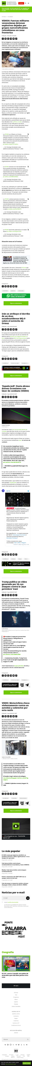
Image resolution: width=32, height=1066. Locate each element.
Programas (16, 997)
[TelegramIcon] (16, 1045)
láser (20, 440)
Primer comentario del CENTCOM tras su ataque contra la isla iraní (14, 877)
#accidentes (7, 778)
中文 (24, 1056)
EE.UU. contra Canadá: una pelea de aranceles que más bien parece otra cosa (15, 975)
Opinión (16, 1002)
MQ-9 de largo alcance (20, 338)
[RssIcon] (24, 1045)
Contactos (16, 1016)
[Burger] (28, 3)
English (28, 1055)
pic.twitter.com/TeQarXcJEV (14, 231)
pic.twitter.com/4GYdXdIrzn (12, 462)
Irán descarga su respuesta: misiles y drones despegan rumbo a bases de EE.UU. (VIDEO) (15, 884)
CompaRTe (4, 1055)
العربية (17, 1055)
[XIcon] (13, 1045)
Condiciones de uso (16, 1025)
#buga (13, 778)
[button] (16, 826)
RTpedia (16, 1004)
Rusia (20, 559)
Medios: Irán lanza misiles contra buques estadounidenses (14, 870)
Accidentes (5, 798)
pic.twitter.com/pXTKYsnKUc (10, 144)
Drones (13, 559)
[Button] (25, 3)
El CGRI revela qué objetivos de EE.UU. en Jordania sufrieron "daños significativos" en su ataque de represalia (15, 856)
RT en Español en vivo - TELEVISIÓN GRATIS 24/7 (14, 837)
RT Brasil (11, 1055)
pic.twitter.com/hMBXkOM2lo (10, 176)
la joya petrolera (19, 666)
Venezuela (20, 291)
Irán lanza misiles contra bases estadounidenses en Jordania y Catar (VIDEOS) (15, 864)
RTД (28, 1056)
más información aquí (10, 1064)
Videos (16, 999)
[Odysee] (10, 1045)
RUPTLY (13, 1057)
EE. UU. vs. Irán (15, 363)
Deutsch (22, 1055)
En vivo (21, 3)
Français (7, 1056)
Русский (19, 1056)
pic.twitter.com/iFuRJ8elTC (14, 209)
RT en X (16, 986)
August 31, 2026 (8, 661)
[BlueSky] (18, 1045)
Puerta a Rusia (20, 1057)
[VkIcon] (5, 1045)
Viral (16, 995)
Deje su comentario (16, 303)
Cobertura (16, 1020)
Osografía (8, 952)
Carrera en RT (16, 1023)
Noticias (16, 992)
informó (24, 267)
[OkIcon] (21, 1045)
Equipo (16, 1018)
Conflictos (5, 363)
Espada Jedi (13, 482)
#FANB (7, 134)
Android (16, 1032)
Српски (12, 1056)
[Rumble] (8, 1045)
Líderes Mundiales (16, 1006)
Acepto (11, 902)
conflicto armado (17, 122)
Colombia (5, 291)
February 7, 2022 (18, 148)
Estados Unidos (26, 363)
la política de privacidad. (13, 902)
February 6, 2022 (18, 181)
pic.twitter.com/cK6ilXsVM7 (12, 654)
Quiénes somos (16, 1014)
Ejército (13, 291)
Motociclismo (23, 798)
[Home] (4, 3)
